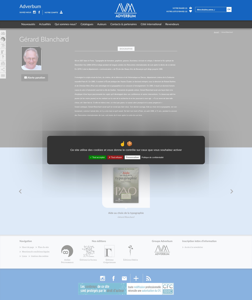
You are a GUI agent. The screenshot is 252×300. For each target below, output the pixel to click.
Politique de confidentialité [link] (153, 157)
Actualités (45, 24)
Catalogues (87, 24)
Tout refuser (116, 157)
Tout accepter (98, 157)
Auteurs (101, 24)
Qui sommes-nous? (66, 24)
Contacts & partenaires (123, 24)
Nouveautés (28, 24)
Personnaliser (132, 157)
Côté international (151, 24)
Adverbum (30, 6)
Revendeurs (172, 24)
